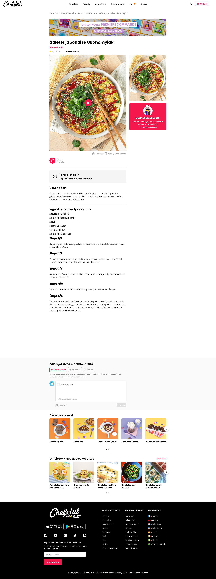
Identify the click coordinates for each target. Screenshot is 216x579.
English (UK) (156, 524)
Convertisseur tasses (110, 548)
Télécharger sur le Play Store (75, 527)
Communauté (118, 4)
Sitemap (144, 573)
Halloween (106, 532)
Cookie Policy (134, 573)
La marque (129, 516)
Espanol (154, 532)
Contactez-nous (131, 544)
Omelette (90, 13)
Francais (154, 516)
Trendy (86, 4)
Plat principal (67, 13)
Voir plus (161, 458)
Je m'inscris (53, 562)
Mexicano (155, 536)
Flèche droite (166, 428)
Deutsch (154, 520)
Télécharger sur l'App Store (54, 527)
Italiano (154, 540)
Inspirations (100, 4)
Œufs (80, 13)
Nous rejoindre (131, 548)
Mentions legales (132, 540)
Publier (121, 405)
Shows (144, 4)
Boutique (201, 4)
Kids (104, 540)
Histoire (128, 528)
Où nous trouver (131, 524)
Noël (104, 536)
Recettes (73, 4)
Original (105, 544)
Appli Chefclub (131, 532)
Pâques (105, 528)
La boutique (130, 520)
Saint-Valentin (107, 524)
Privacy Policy (121, 573)
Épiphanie (106, 516)
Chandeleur (107, 520)
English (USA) (156, 528)
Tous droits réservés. (107, 573)
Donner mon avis (72, 51)
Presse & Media (131, 536)
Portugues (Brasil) (158, 544)
